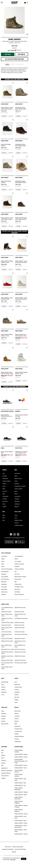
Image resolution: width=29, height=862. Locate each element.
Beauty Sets (17, 726)
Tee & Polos (17, 473)
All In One (4, 491)
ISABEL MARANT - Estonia (21, 765)
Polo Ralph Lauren (19, 586)
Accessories (5, 496)
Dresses (4, 483)
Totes (2, 684)
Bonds (2, 561)
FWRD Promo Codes (19, 622)
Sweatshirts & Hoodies (20, 486)
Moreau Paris (18, 579)
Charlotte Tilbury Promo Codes (20, 615)
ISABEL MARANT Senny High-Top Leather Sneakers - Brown (7, 373)
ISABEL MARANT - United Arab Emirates (21, 826)
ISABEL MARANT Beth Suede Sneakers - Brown (21, 335)
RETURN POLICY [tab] (20, 64)
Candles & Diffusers (19, 736)
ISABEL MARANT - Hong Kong (20, 779)
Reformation (4, 589)
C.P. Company (18, 561)
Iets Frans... (17, 574)
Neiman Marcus (5, 149)
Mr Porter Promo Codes (7, 638)
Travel (2, 694)
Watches (17, 506)
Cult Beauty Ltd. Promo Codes (6, 619)
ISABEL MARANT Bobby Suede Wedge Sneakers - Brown (21, 218)
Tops (3, 473)
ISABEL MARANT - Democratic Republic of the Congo (21, 761)
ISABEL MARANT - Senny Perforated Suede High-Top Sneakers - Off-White (21, 298)
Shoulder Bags (4, 682)
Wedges (16, 699)
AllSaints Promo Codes (20, 607)
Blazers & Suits (18, 478)
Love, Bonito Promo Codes (21, 634)
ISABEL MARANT (14, 39)
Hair (2, 752)
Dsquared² (17, 566)
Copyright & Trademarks (8, 849)
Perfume (17, 734)
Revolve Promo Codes (20, 649)
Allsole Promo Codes (6, 611)
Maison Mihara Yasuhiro (20, 576)
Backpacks (3, 692)
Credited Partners (19, 525)
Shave (2, 758)
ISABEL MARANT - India (20, 782)
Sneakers (17, 689)
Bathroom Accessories (6, 770)
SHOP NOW (4, 116)
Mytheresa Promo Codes (7, 641)
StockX (17, 112)
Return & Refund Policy (20, 849)
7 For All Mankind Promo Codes (7, 608)
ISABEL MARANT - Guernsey (19, 775)
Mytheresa (18, 149)
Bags (3, 493)
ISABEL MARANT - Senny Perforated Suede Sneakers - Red (7, 298)
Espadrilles (17, 692)
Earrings (3, 718)
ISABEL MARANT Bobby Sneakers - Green (6, 335)
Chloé (2, 564)
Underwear (17, 504)
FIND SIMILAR (10, 116)
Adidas (3, 558)
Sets (2, 765)
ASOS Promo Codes (19, 611)
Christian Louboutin (19, 564)
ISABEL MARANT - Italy (20, 785)
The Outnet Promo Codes (21, 662)
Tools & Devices (18, 731)
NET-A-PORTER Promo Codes (6, 646)
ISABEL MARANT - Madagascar (19, 788)
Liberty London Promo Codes (6, 628)
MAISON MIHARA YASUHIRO (7, 411)
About (16, 515)
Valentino (3, 594)
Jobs (16, 517)
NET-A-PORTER (4, 112)
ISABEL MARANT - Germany (19, 771)
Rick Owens (17, 589)
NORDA (2, 448)
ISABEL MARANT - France (21, 767)
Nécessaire (3, 581)
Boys (3, 520)
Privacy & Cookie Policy (17, 846)
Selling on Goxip (18, 520)
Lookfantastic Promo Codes (6, 635)
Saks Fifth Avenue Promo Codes (7, 652)
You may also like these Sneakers (14, 386)
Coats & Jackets (6, 481)
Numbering (4, 584)
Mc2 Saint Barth (5, 579)
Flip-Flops (17, 697)
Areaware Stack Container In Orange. (21, 415)
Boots (16, 702)
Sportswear (5, 478)
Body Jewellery (4, 723)
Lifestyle (17, 739)
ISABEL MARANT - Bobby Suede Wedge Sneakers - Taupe (7, 108)
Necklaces (3, 713)
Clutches (3, 687)
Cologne (3, 763)
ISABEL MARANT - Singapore (19, 810)
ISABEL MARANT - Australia (19, 751)
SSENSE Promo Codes (20, 656)
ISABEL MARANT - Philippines (19, 802)
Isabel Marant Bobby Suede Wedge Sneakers (20, 145)
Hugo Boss (3, 574)
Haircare (17, 718)
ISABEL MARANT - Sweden (21, 823)
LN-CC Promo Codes (6, 631)
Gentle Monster (5, 571)
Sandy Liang (4, 592)
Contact (16, 522)
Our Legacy (4, 586)
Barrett (16, 558)
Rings (2, 711)
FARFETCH (17, 222)
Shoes (3, 504)
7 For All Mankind (19, 556)
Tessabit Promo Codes (20, 660)
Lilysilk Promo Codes (19, 627)
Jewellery (4, 499)
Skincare (17, 713)
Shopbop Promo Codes (20, 652)
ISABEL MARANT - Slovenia (21, 813)
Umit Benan (17, 592)
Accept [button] (23, 858)
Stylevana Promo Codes (7, 660)
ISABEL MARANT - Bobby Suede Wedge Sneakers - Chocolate (7, 218)
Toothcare (17, 716)
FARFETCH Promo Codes (7, 622)
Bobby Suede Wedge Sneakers (6, 145)
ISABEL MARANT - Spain (20, 820)
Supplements (18, 741)
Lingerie (4, 506)
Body (2, 750)
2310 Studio (4, 556)
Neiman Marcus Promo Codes (20, 641)
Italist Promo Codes (19, 625)
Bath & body (17, 711)
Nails (16, 723)
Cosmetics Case (18, 728)
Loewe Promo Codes (19, 631)
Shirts (16, 476)
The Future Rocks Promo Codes (7, 663)
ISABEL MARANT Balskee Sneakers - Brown (7, 261)
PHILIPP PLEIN (18, 448)
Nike (16, 581)
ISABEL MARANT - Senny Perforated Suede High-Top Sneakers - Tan (21, 261)
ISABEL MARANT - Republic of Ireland (21, 806)
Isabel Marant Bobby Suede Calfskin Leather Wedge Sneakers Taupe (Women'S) (20, 108)
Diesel (2, 566)
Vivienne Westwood (19, 594)
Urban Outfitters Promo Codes (7, 667)
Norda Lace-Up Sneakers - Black (7, 452)
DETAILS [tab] (7, 64)
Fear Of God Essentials (6, 569)
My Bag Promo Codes (20, 638)
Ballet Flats (17, 684)
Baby (3, 515)
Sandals (16, 694)
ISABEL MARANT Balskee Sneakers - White (21, 373)
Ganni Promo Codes (6, 625)
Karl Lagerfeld (4, 576)
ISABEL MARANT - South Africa (20, 817)
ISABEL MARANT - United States (21, 830)
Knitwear (4, 476)
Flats (16, 682)
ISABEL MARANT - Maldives (21, 792)
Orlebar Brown (18, 584)
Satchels (3, 689)
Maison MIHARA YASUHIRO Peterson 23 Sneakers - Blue (6, 415)
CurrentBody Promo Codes (21, 618)
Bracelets (3, 716)
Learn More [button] (13, 859)
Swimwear (5, 501)
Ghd (16, 571)
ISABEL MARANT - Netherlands (19, 798)
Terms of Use (8, 846)
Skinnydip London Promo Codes (7, 656)
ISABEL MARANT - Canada (21, 757)
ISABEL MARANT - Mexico (21, 794)
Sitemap (14, 851)
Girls (3, 517)
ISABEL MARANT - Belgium (21, 754)
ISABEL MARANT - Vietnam (21, 834)
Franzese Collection (19, 569)
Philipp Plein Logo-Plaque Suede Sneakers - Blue (21, 452)
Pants (3, 486)
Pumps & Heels (18, 687)
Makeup (16, 721)
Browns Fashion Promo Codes (7, 615)
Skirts (3, 488)
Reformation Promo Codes (7, 649)
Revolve (17, 420)
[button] (7, 54)
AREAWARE (17, 411)
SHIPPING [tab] (13, 64)
